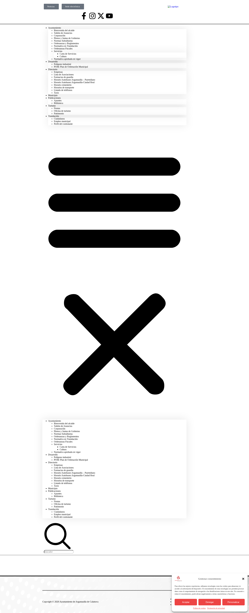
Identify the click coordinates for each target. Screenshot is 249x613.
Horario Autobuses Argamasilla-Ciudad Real (74, 82)
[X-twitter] (100, 15)
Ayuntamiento (54, 28)
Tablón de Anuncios (63, 33)
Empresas (58, 72)
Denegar (210, 602)
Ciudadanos (59, 118)
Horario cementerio (62, 85)
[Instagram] (92, 15)
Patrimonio (59, 506)
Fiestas (57, 108)
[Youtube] (109, 15)
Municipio (52, 488)
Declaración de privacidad (216, 608)
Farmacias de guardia (63, 77)
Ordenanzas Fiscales (63, 48)
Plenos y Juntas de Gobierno (67, 38)
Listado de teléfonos (63, 90)
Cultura (63, 56)
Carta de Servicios (68, 54)
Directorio (52, 69)
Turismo (52, 105)
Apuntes (58, 100)
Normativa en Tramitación (66, 46)
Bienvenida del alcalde (64, 30)
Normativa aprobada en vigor (67, 59)
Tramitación (53, 116)
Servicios (58, 51)
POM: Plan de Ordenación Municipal (71, 67)
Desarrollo (53, 61)
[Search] (57, 548)
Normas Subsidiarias (63, 41)
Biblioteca (58, 103)
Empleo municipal (62, 121)
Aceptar (185, 602)
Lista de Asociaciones (64, 74)
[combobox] (59, 552)
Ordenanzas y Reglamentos (66, 43)
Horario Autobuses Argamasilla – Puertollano (74, 80)
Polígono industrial (62, 64)
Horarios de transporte (64, 87)
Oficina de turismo (62, 111)
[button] (243, 578)
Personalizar (233, 602)
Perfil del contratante (63, 124)
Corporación (59, 35)
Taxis (56, 486)
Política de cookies (199, 608)
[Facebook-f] (83, 15)
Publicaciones (54, 98)
